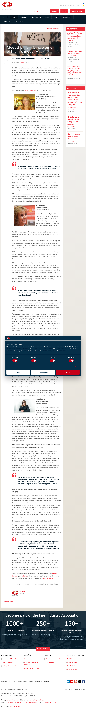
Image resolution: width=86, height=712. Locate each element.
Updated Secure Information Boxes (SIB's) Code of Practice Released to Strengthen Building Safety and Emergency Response (74, 100)
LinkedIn (24, 576)
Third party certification (10, 666)
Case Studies (20, 22)
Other (34, 63)
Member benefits (8, 662)
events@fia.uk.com (50, 702)
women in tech (38, 584)
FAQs (10, 681)
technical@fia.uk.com (14, 702)
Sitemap (46, 681)
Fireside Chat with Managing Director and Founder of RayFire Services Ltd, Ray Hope (74, 70)
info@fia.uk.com (15, 706)
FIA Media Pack (72, 666)
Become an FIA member (10, 659)
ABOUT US (7, 22)
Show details (72, 366)
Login (64, 11)
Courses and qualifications (54, 659)
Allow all (67, 372)
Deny (18, 372)
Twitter (54, 573)
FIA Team (23, 62)
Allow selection (43, 372)
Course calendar (51, 662)
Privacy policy (22, 681)
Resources (67, 17)
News (14, 17)
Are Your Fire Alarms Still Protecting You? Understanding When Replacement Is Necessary (74, 36)
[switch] (33, 360)
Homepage (6, 27)
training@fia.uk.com (13, 700)
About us (4, 681)
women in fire (49, 584)
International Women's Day (24, 584)
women (57, 584)
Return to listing (8, 602)
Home (5, 17)
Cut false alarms (29, 659)
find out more (43, 649)
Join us (54, 11)
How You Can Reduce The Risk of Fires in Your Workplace (74, 53)
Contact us (38, 681)
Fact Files (70, 659)
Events (56, 17)
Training (24, 17)
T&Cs (15, 681)
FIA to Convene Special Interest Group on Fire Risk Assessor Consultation (74, 121)
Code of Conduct (72, 669)
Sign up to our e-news (40, 11)
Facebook (15, 576)
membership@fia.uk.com (36, 700)
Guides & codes (72, 662)
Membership (36, 17)
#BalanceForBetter (30, 90)
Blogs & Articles (21, 27)
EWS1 (47, 17)
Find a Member (77, 11)
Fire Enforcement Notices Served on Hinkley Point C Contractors (74, 137)
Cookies (31, 681)
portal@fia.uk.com (32, 702)
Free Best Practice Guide (31, 668)
